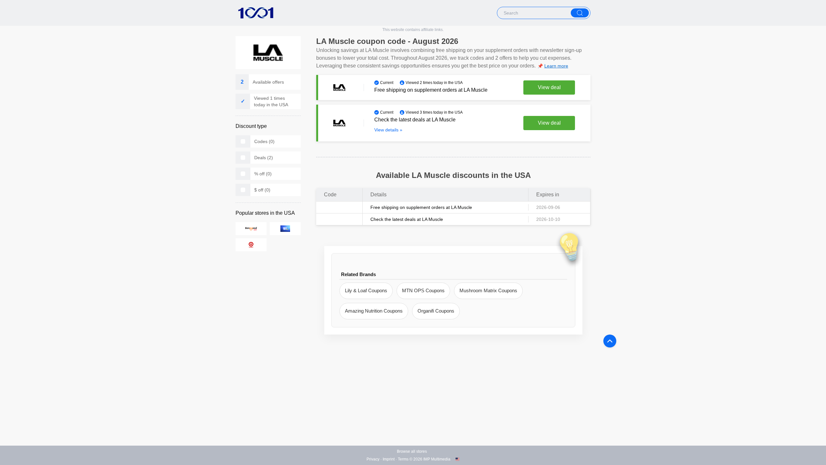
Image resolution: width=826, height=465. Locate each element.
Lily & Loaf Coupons (366, 290)
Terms (403, 459)
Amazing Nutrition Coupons (374, 311)
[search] (580, 12)
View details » (388, 129)
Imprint (389, 459)
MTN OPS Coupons (423, 290)
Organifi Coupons (436, 311)
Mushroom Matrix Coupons (488, 290)
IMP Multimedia (436, 459)
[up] (609, 341)
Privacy (373, 459)
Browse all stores (412, 451)
